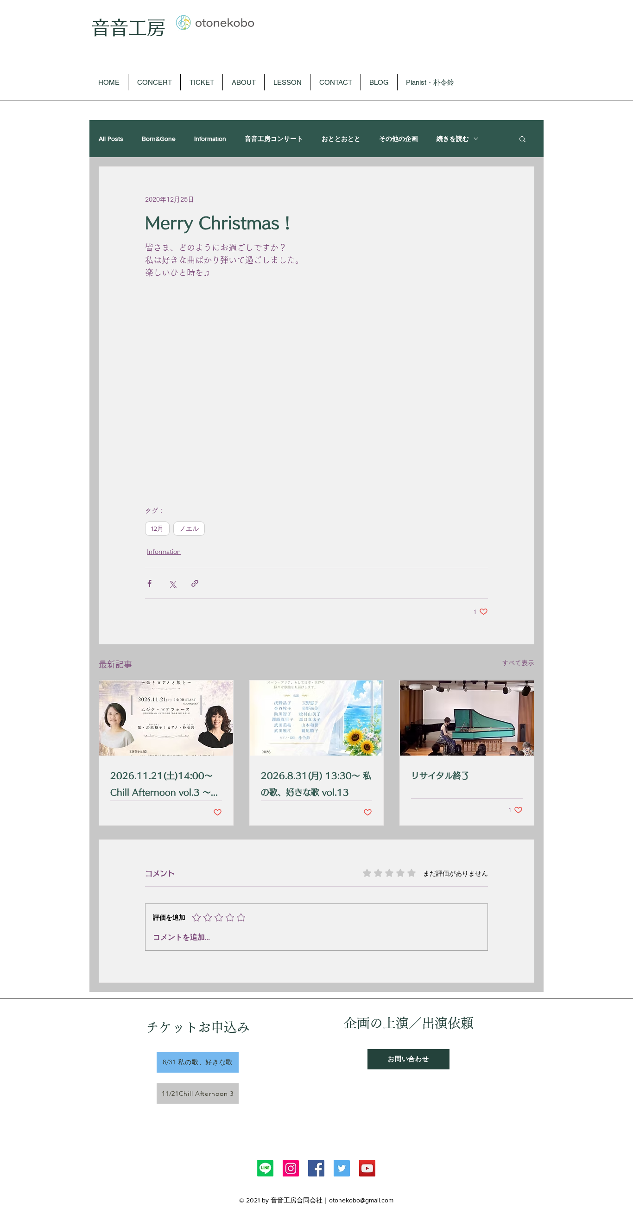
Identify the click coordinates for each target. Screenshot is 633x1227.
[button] (522, 138)
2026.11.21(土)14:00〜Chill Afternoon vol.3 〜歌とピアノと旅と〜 (164, 786)
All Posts (111, 138)
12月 (157, 528)
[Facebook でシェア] (149, 583)
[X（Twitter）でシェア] (172, 583)
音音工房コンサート (274, 138)
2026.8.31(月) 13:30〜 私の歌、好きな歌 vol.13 (316, 783)
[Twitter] (342, 1168)
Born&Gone (159, 138)
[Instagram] (291, 1168)
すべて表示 (518, 663)
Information (210, 138)
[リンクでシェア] (194, 583)
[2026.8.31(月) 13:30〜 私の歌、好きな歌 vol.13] (317, 718)
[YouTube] (367, 1168)
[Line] (265, 1168)
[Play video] (316, 388)
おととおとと (341, 138)
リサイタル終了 (440, 775)
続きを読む (453, 138)
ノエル (189, 528)
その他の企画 (398, 138)
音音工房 (128, 27)
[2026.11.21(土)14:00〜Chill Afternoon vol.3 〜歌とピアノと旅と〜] (166, 718)
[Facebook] (316, 1168)
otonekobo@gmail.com (361, 1200)
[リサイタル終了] (467, 718)
